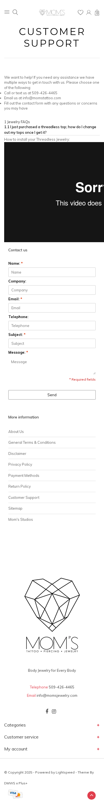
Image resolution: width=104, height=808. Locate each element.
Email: (15, 299)
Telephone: (18, 316)
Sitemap (15, 508)
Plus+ (23, 783)
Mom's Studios (20, 519)
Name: (15, 263)
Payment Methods (23, 475)
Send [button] (52, 395)
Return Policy (19, 486)
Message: (18, 352)
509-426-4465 (61, 687)
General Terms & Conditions (32, 442)
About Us (16, 431)
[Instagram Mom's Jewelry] (54, 711)
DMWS (9, 783)
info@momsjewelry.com (57, 695)
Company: (17, 281)
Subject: (17, 334)
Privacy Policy (20, 464)
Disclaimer (17, 453)
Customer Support (23, 497)
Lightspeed (65, 772)
